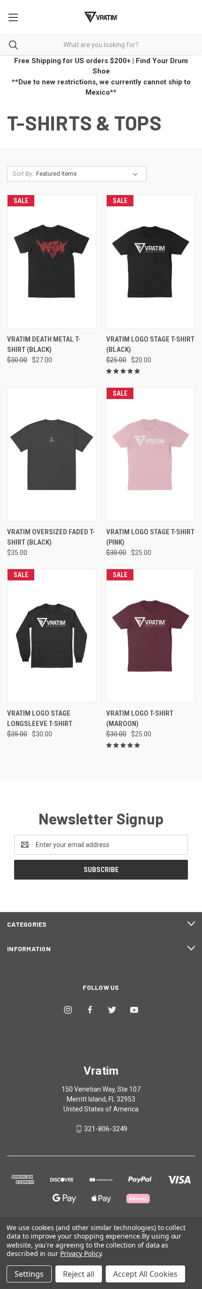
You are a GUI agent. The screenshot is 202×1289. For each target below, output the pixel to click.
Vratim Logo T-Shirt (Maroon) (139, 718)
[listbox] (89, 174)
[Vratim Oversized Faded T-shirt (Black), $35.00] (51, 454)
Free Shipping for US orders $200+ (72, 61)
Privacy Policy (80, 1253)
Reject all (78, 1274)
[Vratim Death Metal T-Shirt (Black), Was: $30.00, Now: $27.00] (51, 261)
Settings (29, 1274)
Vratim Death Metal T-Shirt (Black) (43, 344)
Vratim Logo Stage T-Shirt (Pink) (150, 537)
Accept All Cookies (145, 1274)
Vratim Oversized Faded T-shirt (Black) (51, 537)
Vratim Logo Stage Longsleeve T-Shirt (39, 718)
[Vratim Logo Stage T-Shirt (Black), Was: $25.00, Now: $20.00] (151, 261)
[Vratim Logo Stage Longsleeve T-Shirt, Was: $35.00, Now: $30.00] (51, 636)
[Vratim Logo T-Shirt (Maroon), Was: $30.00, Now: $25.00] (151, 636)
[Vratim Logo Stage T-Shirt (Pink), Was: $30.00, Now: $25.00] (151, 454)
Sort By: (23, 173)
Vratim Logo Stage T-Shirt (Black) (150, 344)
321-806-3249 (105, 1129)
